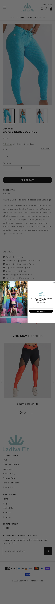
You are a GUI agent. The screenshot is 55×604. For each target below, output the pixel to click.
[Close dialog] (53, 282)
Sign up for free (41, 311)
